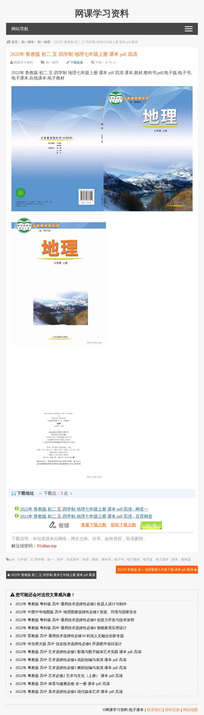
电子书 (119, 559)
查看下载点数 (94, 525)
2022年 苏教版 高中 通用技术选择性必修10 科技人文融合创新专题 (69, 636)
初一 (50, 559)
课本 (175, 559)
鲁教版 (186, 559)
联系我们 (154, 710)
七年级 (22, 559)
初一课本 (27, 42)
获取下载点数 (123, 525)
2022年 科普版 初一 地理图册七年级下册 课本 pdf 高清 (155, 569)
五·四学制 (37, 559)
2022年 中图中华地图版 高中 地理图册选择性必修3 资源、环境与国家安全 (76, 612)
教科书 (106, 559)
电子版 (147, 559)
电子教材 (133, 559)
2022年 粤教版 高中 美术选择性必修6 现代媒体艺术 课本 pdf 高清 (69, 692)
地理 (85, 559)
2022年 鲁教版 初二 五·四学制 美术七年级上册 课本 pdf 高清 (52, 575)
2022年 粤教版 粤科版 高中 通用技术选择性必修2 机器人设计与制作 (71, 604)
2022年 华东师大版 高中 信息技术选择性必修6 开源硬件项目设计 (68, 644)
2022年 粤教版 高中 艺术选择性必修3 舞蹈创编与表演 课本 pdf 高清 (70, 668)
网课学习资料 (23, 62)
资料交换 (172, 710)
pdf (12, 559)
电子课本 (162, 559)
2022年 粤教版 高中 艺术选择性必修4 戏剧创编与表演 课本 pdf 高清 (70, 660)
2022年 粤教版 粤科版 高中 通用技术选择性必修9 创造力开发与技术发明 (74, 620)
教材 (95, 559)
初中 (60, 559)
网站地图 (190, 710)
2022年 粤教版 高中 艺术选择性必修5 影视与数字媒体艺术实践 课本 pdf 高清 (78, 652)
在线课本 (72, 559)
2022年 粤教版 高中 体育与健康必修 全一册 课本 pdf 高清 (62, 684)
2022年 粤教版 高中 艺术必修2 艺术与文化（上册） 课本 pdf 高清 (69, 676)
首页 (14, 42)
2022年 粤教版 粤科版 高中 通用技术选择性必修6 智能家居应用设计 (71, 628)
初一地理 (43, 42)
